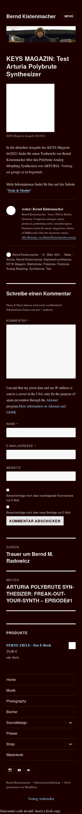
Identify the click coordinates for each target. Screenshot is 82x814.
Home (11, 679)
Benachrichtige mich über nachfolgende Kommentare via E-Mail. (39, 497)
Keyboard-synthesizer (57, 259)
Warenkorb (14, 754)
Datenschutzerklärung (47, 782)
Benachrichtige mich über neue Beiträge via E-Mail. (38, 512)
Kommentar (17, 320)
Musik (11, 690)
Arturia (10, 259)
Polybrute (49, 264)
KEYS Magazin (16, 264)
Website (13, 468)
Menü (69, 16)
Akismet (52, 400)
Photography (16, 700)
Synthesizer (36, 268)
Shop (10, 743)
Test (48, 268)
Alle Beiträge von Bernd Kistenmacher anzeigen (50, 237)
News (67, 254)
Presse (11, 733)
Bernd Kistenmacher (31, 16)
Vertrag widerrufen (41, 798)
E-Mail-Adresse (21, 446)
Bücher (11, 711)
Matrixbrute (34, 264)
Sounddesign (16, 722)
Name (12, 424)
